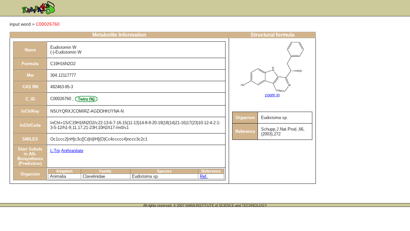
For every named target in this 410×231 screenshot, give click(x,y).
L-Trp (55, 150)
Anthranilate (72, 150)
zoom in (272, 94)
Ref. (204, 176)
